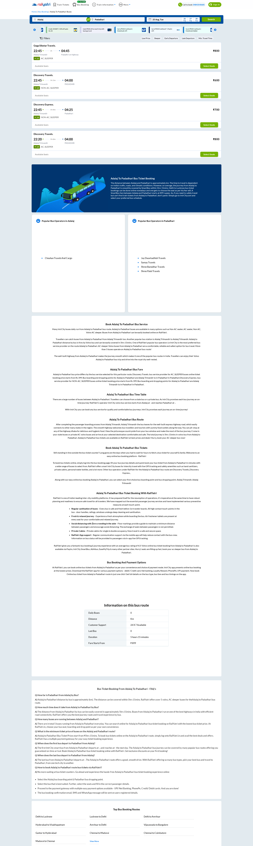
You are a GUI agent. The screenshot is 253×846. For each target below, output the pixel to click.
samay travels (148, 262)
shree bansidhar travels (153, 266)
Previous (34, 30)
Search (211, 19)
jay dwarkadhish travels (153, 258)
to (44, 816)
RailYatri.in (40, 726)
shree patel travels (150, 271)
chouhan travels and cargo (58, 258)
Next (214, 30)
